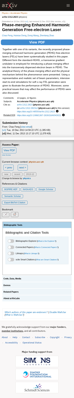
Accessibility (11, 342)
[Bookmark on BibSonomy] (5, 214)
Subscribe (40, 337)
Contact (26, 337)
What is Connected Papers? (46, 247)
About (5, 337)
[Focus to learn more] (57, 111)
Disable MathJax (57, 312)
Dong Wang (33, 35)
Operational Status (32, 342)
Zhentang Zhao (47, 35)
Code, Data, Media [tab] (12, 279)
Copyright (55, 337)
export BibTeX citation (14, 202)
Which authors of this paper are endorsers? (26, 312)
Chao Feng (7, 35)
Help (15, 337)
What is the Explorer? (47, 241)
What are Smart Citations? (47, 260)
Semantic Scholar (12, 196)
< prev (8, 167)
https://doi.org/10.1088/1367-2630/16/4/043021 (39, 115)
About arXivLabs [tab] (11, 298)
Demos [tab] (6, 285)
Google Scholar (46, 189)
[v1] (4, 130)
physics (27, 178)
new (6, 174)
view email (26, 127)
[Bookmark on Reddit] (14, 214)
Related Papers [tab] (11, 292)
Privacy (68, 337)
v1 (27, 21)
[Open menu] (68, 5)
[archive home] (9, 5)
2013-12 (30, 174)
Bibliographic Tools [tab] (13, 225)
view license (6, 155)
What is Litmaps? (31, 253)
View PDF (37, 42)
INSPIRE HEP (10, 189)
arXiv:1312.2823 (25, 105)
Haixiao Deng (20, 35)
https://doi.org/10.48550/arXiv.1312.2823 (36, 111)
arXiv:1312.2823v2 (29, 108)
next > (22, 167)
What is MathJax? (14, 315)
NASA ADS (28, 189)
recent (17, 174)
